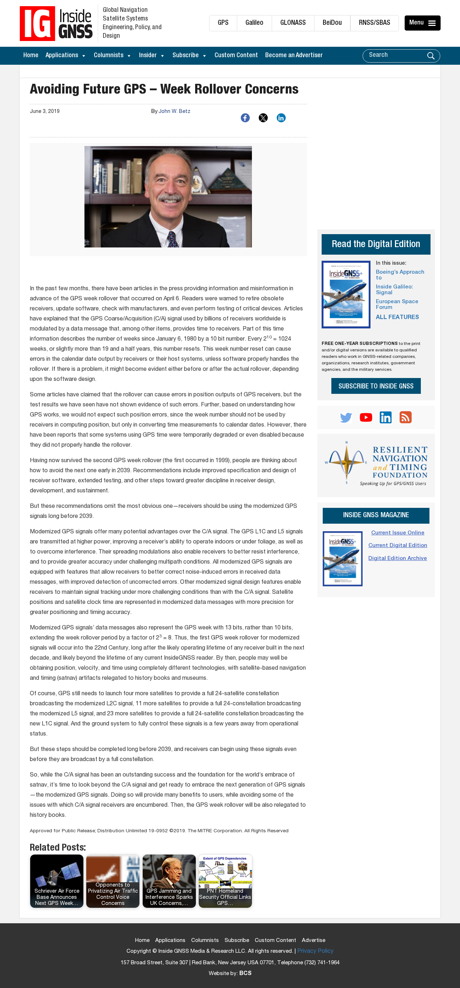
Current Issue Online (397, 533)
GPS (223, 23)
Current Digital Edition (397, 545)
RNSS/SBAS (374, 23)
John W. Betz (174, 111)
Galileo (254, 23)
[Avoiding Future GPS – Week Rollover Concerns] (168, 199)
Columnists (108, 56)
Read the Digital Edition (376, 245)
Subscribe (185, 56)
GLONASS (293, 23)
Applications (62, 56)
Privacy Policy (315, 952)
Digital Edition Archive (397, 558)
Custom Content (236, 56)
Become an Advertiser (294, 56)
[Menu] (433, 23)
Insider (148, 56)
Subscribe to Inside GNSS (376, 386)
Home (30, 56)
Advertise (313, 940)
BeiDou (332, 23)
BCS (245, 974)
